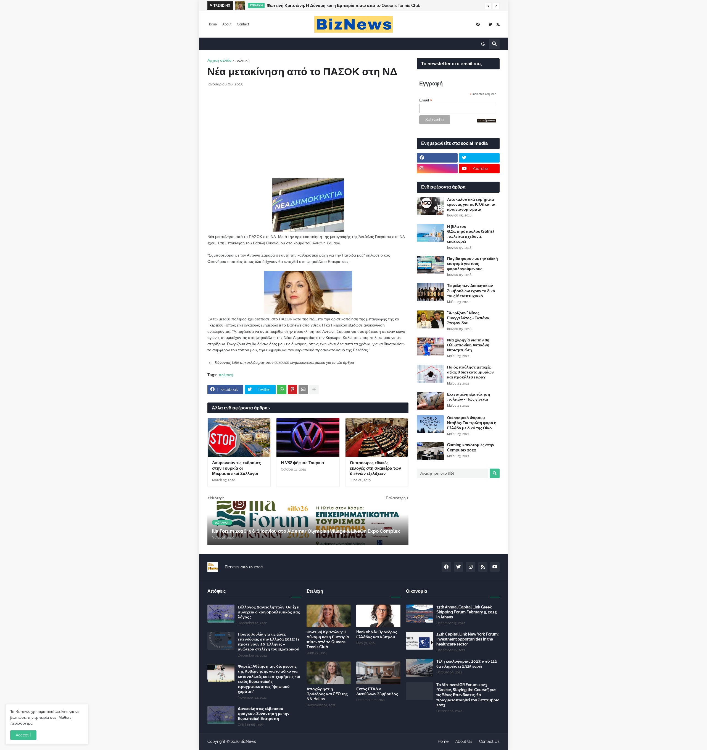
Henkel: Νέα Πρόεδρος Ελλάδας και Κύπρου (376, 634)
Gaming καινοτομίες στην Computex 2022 (470, 447)
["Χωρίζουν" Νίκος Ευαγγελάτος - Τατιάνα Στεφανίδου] (430, 319)
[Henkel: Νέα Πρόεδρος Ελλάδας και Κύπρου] (378, 616)
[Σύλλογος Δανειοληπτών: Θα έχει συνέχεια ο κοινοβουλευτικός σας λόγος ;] (220, 614)
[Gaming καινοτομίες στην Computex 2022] (430, 451)
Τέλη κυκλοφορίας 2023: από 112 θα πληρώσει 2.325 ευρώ (466, 663)
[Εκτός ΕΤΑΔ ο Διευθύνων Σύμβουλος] (378, 673)
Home (212, 24)
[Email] (303, 389)
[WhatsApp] (281, 389)
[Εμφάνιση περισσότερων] (314, 389)
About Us (463, 741)
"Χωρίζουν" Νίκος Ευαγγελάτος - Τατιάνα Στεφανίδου (468, 318)
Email (425, 100)
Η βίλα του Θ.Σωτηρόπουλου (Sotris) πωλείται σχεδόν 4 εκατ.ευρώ (470, 234)
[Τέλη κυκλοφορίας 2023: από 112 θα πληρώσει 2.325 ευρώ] (419, 668)
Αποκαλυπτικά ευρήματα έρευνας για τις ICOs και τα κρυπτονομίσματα (471, 204)
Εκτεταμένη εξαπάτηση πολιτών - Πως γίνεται (468, 396)
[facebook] (478, 24)
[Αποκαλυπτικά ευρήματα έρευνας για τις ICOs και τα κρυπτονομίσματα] (430, 206)
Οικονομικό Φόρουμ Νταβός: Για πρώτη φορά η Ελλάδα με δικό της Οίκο (472, 422)
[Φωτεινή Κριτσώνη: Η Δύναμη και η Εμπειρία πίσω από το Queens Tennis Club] (329, 616)
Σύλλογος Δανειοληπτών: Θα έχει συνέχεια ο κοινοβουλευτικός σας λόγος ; (269, 612)
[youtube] (495, 567)
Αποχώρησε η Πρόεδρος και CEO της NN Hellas (327, 694)
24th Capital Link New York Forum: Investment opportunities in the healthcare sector (467, 639)
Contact (243, 24)
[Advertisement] (307, 132)
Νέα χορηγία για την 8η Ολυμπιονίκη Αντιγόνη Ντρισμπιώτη (468, 345)
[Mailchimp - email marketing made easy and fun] (487, 121)
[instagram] (437, 168)
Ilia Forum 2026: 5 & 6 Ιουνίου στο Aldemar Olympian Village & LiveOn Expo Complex (352, 5)
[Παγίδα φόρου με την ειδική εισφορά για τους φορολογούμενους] (430, 265)
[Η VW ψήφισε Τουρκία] (307, 437)
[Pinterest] (292, 389)
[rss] (498, 24)
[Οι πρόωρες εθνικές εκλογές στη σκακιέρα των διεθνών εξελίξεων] (376, 437)
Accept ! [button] (23, 735)
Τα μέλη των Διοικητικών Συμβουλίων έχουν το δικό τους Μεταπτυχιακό (471, 290)
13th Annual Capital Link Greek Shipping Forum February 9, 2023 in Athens (466, 612)
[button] (488, 5)
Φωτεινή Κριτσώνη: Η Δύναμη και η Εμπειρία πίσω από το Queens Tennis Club (328, 639)
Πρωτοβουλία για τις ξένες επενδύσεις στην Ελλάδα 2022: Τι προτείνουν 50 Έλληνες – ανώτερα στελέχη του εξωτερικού (268, 642)
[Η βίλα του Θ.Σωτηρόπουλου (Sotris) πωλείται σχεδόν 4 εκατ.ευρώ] (430, 233)
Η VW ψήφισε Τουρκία (302, 462)
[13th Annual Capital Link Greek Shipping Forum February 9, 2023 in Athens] (419, 614)
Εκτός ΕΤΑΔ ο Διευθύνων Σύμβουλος (377, 691)
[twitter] (490, 24)
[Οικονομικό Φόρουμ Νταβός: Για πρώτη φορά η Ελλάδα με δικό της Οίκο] (430, 424)
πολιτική (242, 60)
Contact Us (489, 741)
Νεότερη (217, 498)
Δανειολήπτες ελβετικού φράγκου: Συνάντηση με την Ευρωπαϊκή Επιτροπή (263, 713)
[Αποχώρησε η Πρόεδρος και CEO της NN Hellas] (329, 673)
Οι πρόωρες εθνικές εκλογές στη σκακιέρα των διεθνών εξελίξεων (375, 468)
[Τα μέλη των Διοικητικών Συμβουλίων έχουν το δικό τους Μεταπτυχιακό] (430, 292)
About (226, 24)
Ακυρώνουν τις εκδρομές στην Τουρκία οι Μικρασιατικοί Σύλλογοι (236, 468)
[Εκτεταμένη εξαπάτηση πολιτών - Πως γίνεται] (430, 401)
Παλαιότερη (396, 498)
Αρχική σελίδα (219, 60)
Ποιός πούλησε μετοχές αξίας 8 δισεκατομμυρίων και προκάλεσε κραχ (470, 372)
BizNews (248, 741)
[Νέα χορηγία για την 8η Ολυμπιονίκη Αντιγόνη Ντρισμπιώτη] (430, 347)
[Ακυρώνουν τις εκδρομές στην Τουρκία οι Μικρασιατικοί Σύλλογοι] (239, 437)
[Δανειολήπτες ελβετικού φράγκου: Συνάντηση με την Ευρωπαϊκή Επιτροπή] (220, 715)
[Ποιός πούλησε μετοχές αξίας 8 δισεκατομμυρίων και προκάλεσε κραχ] (430, 374)
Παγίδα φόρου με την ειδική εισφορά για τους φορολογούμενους (472, 263)
